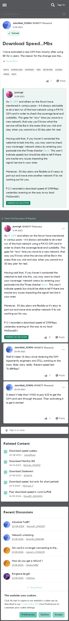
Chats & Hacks (12, 14)
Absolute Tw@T (21, 522)
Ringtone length (21, 574)
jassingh (18, 92)
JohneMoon (30, 455)
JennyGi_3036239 (35, 552)
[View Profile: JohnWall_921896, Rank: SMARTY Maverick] (7, 25)
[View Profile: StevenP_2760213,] (7, 524)
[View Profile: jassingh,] (9, 94)
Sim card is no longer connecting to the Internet (34, 548)
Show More (12, 61)
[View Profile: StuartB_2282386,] (7, 537)
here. (46, 150)
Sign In (61, 5)
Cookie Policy (27, 604)
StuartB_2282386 (35, 539)
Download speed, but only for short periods (34, 481)
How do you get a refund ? (27, 561)
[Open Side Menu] (4, 4)
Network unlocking (22, 535)
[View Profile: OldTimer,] (7, 576)
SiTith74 (28, 475)
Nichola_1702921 (31, 465)
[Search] (53, 5)
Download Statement (21, 471)
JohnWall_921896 (22, 23)
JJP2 (15, 101)
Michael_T (28, 486)
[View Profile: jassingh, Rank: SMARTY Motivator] (7, 228)
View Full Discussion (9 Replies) (20, 218)
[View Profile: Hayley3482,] (7, 563)
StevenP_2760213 (36, 526)
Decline (45, 615)
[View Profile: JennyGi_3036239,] (7, 550)
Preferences (28, 615)
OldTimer (30, 578)
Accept (58, 615)
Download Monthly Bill (22, 461)
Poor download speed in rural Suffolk (30, 492)
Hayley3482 (32, 565)
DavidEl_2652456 (33, 496)
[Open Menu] (64, 14)
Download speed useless (23, 451)
